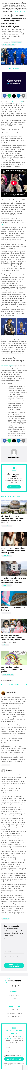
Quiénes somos (14, 995)
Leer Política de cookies (18, 15)
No (9, 15)
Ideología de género (9, 44)
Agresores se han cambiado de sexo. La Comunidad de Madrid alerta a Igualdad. (13, 550)
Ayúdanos (14, 998)
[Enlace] (14, 980)
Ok (5, 15)
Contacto (14, 1002)
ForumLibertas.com (8, 674)
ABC (2, 224)
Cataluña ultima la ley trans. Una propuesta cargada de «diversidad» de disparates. (13, 580)
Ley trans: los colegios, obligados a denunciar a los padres (11, 669)
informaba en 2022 (17, 102)
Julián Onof (5, 645)
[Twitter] (12, 986)
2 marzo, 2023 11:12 (11, 694)
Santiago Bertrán (7, 526)
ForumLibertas (17, 42)
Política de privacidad (14, 1013)
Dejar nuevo (14, 684)
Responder (6, 765)
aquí (18, 1063)
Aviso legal (14, 1009)
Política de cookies (14, 1016)
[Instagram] (18, 986)
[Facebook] (9, 986)
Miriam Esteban (7, 555)
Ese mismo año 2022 (7, 365)
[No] (26, 9)
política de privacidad (17, 1055)
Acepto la (14, 1055)
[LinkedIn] (15, 986)
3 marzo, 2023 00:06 (11, 772)
